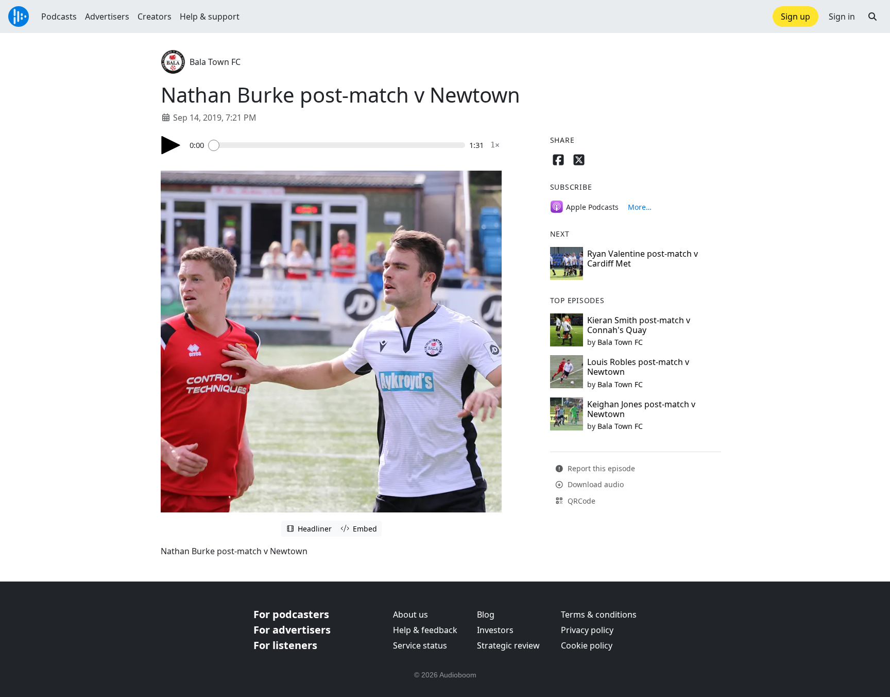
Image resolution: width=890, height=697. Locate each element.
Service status (420, 645)
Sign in (842, 16)
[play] (171, 145)
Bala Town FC (215, 62)
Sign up (795, 16)
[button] (872, 16)
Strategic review (508, 645)
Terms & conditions (599, 614)
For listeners (285, 645)
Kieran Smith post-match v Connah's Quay (638, 325)
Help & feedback (425, 630)
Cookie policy (586, 645)
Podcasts (59, 16)
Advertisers (107, 16)
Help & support (209, 16)
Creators (155, 16)
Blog (485, 614)
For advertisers (292, 630)
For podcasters (291, 614)
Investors (495, 630)
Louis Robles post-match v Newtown (638, 366)
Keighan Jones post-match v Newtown (641, 409)
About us (410, 614)
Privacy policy (587, 630)
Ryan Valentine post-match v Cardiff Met (642, 258)
